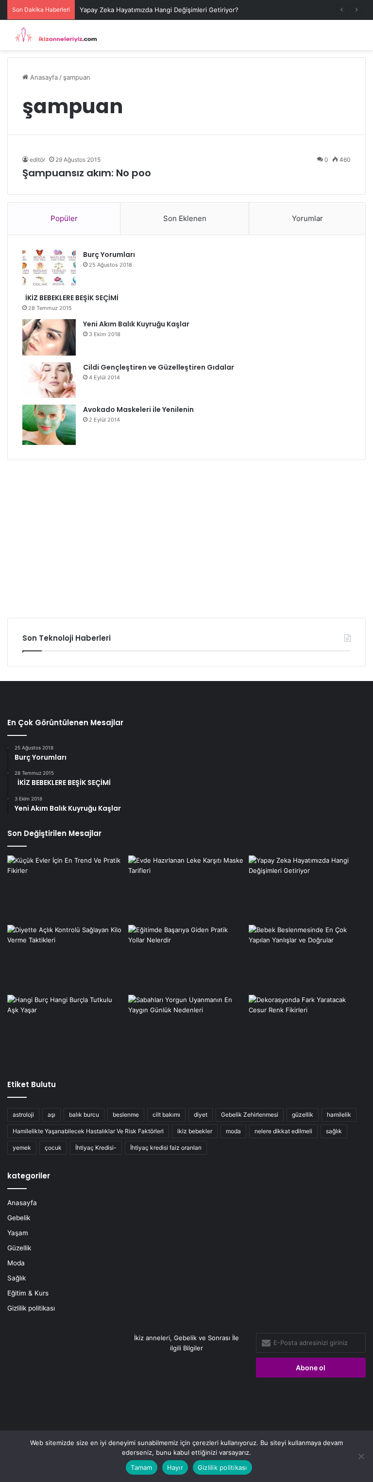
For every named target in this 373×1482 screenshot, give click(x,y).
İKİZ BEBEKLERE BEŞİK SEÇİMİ (70, 298)
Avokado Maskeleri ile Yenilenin (138, 409)
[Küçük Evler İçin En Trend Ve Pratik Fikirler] (65, 888)
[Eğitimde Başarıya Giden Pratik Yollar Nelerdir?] (186, 958)
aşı (51, 1114)
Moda (16, 1263)
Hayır (175, 1467)
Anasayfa (43, 77)
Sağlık (16, 1278)
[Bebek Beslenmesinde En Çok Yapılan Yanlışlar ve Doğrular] (307, 958)
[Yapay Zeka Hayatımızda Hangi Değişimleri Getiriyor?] (307, 888)
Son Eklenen (184, 218)
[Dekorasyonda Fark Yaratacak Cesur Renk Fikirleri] (307, 1028)
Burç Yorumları (109, 254)
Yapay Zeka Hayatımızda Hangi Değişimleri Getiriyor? (159, 10)
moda (233, 1131)
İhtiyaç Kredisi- (96, 1147)
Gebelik (18, 1218)
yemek (22, 1147)
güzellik (302, 1114)
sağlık (334, 1131)
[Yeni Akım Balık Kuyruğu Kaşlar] (49, 337)
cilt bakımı (166, 1114)
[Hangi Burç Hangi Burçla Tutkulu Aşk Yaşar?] (65, 1028)
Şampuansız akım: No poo (86, 173)
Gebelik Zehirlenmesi (249, 1114)
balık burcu (84, 1114)
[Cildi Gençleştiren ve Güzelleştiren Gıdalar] (49, 380)
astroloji (23, 1114)
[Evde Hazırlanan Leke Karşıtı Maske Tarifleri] (186, 888)
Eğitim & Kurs (28, 1293)
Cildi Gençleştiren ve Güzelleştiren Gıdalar (158, 367)
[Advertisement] (186, 535)
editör (37, 159)
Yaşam (17, 1233)
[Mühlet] (53, 35)
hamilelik (339, 1114)
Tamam (141, 1467)
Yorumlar (307, 218)
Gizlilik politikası (31, 1308)
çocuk (53, 1147)
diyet (200, 1114)
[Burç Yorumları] (49, 268)
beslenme (126, 1114)
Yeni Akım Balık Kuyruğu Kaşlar (136, 324)
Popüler (64, 218)
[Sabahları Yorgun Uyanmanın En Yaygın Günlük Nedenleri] (186, 1028)
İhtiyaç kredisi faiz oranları (166, 1147)
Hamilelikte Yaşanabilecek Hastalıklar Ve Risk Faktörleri (88, 1131)
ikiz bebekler (194, 1131)
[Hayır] (361, 1456)
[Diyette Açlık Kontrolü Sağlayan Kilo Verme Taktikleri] (65, 958)
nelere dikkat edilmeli (283, 1131)
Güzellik (19, 1248)
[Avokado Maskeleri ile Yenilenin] (49, 425)
